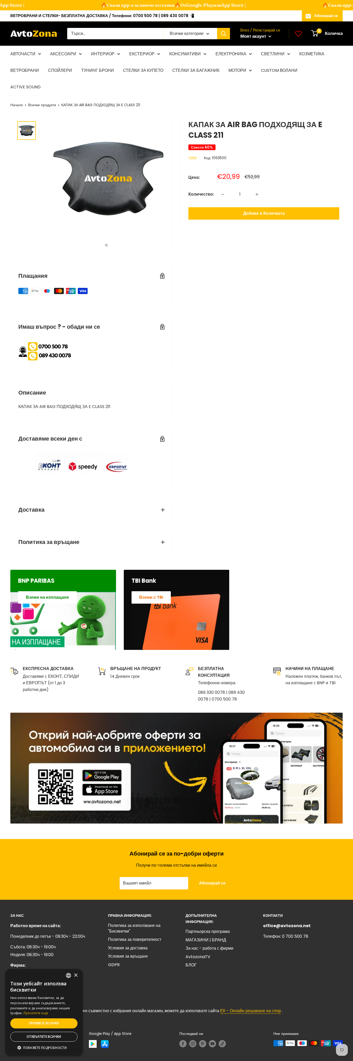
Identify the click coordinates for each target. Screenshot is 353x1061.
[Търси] (223, 33)
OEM (192, 157)
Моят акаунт (253, 36)
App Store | (226, 5)
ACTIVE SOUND (25, 87)
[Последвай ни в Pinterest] (202, 1043)
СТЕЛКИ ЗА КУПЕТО (143, 70)
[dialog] (44, 1012)
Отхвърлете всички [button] (44, 1036)
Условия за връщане (128, 956)
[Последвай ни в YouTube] (212, 1043)
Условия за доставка (128, 948)
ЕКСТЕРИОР (142, 54)
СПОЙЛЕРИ (60, 70)
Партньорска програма (208, 931)
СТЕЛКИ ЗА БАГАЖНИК (195, 70)
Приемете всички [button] (44, 1023)
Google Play (193, 5)
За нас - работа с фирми (209, 948)
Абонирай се (326, 15)
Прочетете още (36, 1013)
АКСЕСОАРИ (63, 54)
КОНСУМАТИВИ (185, 54)
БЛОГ (191, 965)
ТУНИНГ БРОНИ (97, 70)
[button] (44, 1048)
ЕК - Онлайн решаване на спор (250, 1011)
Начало (16, 104)
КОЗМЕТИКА (311, 54)
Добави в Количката (264, 213)
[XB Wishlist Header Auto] (298, 33)
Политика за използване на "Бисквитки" (134, 928)
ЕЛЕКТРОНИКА (231, 54)
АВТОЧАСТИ (22, 54)
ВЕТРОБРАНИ (24, 70)
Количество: (201, 194)
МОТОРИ (237, 70)
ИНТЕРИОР (102, 54)
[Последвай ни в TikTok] (222, 1043)
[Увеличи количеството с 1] (256, 194)
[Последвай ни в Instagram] (192, 1043)
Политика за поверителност (134, 939)
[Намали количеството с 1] (222, 194)
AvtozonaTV (198, 957)
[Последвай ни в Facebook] (183, 1043)
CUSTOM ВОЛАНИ (279, 70)
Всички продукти (42, 104)
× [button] (76, 975)
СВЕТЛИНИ (273, 54)
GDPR (114, 965)
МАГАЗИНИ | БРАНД (206, 940)
